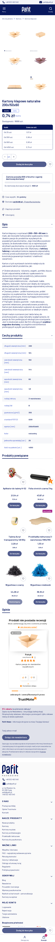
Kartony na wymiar (9, 897)
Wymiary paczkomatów (11, 890)
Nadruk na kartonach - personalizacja (17, 893)
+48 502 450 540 (8, 794)
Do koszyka (14, 505)
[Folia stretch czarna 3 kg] (40, 473)
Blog (4, 880)
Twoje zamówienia (9, 914)
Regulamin (6, 866)
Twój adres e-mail (9, 730)
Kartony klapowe (31, 19)
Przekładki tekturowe (11, 836)
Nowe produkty (8, 823)
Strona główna (7, 19)
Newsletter (6, 883)
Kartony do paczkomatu (12, 839)
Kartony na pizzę (8, 829)
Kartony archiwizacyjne (11, 833)
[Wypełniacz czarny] (14, 569)
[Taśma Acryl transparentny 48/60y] (14, 521)
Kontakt (5, 812)
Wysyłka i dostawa (9, 850)
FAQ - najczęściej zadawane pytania (16, 853)
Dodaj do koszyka (24, 164)
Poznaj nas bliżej (8, 806)
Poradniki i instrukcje (10, 887)
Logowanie (6, 907)
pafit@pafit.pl (7, 792)
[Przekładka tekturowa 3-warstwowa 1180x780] (40, 521)
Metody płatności (9, 856)
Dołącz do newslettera (16, 737)
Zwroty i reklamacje (10, 860)
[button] (19, 627)
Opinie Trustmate (9, 809)
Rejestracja (6, 910)
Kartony (18, 19)
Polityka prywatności (10, 870)
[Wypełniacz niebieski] (40, 569)
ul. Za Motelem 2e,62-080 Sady (9, 789)
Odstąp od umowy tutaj (11, 863)
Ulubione (5, 917)
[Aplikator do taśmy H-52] (14, 473)
